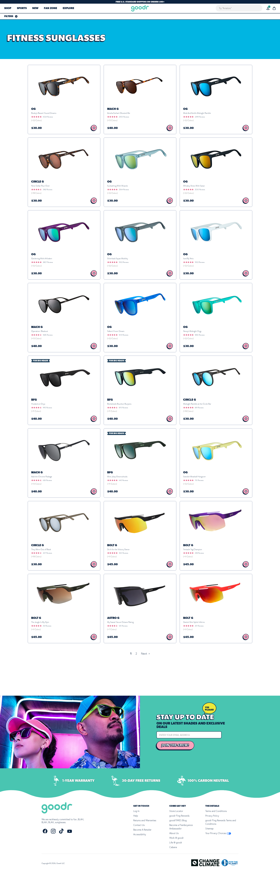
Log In (136, 811)
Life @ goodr (175, 842)
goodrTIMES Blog (178, 820)
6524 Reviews (48, 117)
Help (135, 815)
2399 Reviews (200, 117)
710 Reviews (199, 480)
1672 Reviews (123, 335)
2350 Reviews (124, 117)
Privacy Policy (212, 815)
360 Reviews (123, 553)
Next (144, 653)
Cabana (173, 847)
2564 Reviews (124, 189)
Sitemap (209, 828)
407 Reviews (47, 553)
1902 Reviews (123, 262)
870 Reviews (123, 407)
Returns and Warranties (144, 820)
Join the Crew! (175, 745)
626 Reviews (47, 480)
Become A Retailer (142, 829)
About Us (174, 833)
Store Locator (176, 811)
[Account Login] (268, 8)
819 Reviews (199, 407)
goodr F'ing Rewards (179, 815)
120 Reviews (123, 626)
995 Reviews (47, 407)
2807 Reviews (48, 262)
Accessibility (139, 834)
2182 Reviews (47, 189)
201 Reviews (199, 626)
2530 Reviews (200, 189)
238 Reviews (199, 553)
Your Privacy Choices (216, 833)
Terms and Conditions (216, 811)
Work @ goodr (176, 837)
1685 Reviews (47, 335)
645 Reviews (123, 480)
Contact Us (139, 825)
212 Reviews (47, 626)
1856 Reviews (199, 335)
